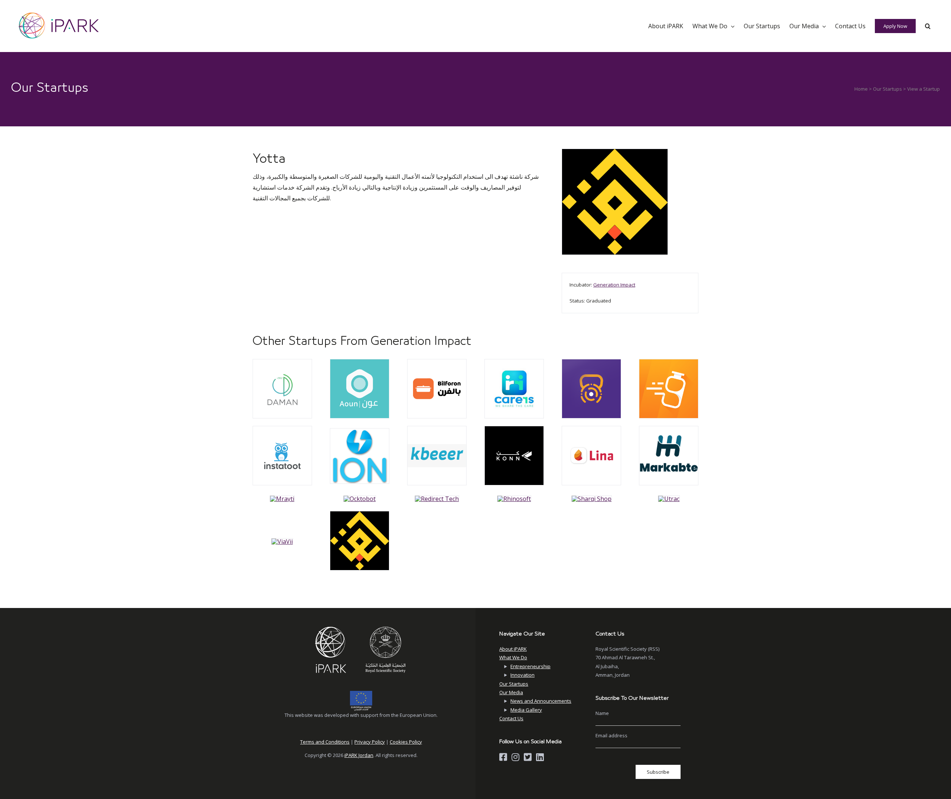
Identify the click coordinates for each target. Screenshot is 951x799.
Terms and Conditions (325, 741)
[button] (928, 26)
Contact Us (511, 718)
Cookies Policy (406, 741)
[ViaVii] (282, 362)
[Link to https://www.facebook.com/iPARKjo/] (503, 757)
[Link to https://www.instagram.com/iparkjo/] (515, 757)
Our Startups (887, 88)
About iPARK (513, 649)
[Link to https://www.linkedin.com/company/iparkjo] (540, 757)
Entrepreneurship (530, 666)
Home (861, 88)
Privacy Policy (369, 741)
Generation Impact (614, 284)
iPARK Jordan (358, 755)
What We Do (513, 657)
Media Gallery (526, 709)
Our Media (511, 692)
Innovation (522, 675)
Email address (611, 735)
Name (602, 713)
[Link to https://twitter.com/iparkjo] (528, 757)
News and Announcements (540, 701)
